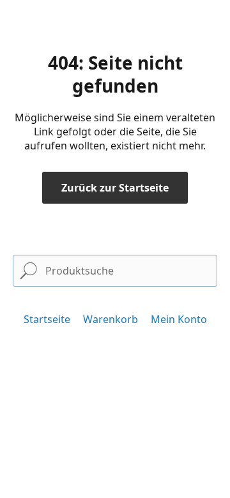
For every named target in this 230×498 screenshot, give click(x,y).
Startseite (47, 319)
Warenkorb (110, 319)
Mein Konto (179, 319)
